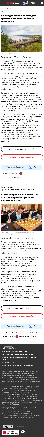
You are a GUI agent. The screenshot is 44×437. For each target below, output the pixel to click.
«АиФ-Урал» (12, 53)
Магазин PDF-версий (24, 354)
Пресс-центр (7, 354)
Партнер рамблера (20, 426)
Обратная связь (9, 362)
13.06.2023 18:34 (7, 9)
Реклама (6, 351)
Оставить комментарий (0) (22, 157)
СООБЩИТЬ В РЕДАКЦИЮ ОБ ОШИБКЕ (18, 365)
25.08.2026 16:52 (7, 187)
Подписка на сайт (20, 351)
